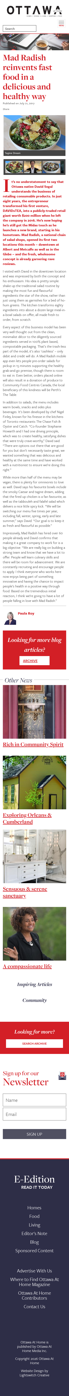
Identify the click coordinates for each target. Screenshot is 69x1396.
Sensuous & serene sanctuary (25, 892)
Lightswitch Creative (34, 1375)
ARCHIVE (30, 660)
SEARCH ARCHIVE (34, 1043)
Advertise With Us (34, 1270)
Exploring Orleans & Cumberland (27, 818)
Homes (34, 1207)
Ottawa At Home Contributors (34, 1295)
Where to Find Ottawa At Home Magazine (34, 1282)
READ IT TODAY (37, 1187)
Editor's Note (34, 1233)
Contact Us (34, 1306)
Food (34, 1216)
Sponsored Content (34, 1250)
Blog (34, 1241)
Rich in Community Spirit (33, 744)
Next (60, 135)
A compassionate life (27, 966)
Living (34, 1224)
